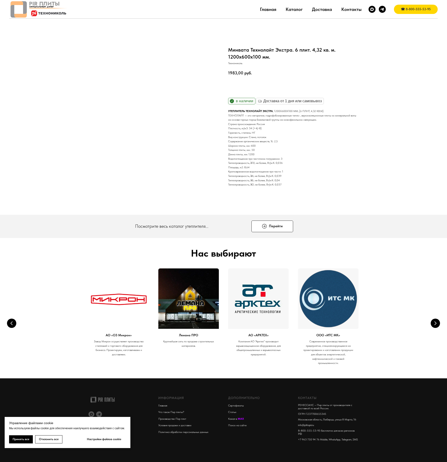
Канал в (233, 418)
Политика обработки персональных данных (183, 432)
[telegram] (382, 9)
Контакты (351, 9)
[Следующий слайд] (435, 323)
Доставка (322, 9)
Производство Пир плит (172, 418)
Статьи (232, 412)
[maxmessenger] (372, 9)
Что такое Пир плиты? (171, 412)
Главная (268, 9)
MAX (241, 418)
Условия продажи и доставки (174, 425)
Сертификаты (236, 405)
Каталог (294, 9)
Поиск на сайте (237, 425)
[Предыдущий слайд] (11, 323)
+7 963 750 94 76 (308, 439)
